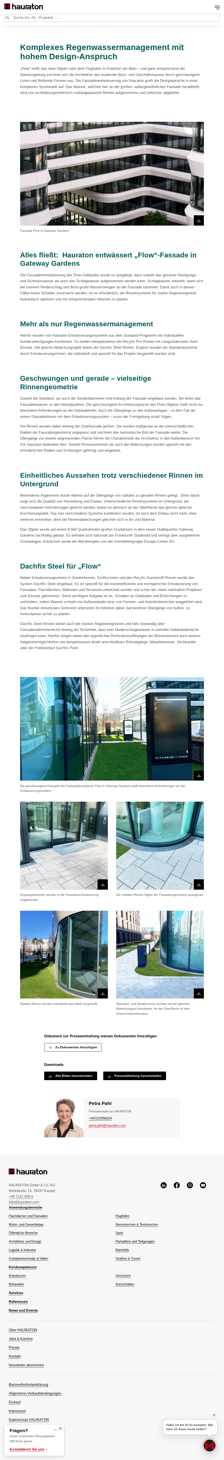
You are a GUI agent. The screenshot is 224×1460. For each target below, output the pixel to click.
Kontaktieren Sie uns (27, 1449)
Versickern (123, 1275)
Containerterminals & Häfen (28, 1258)
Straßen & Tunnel (128, 1258)
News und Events (23, 1310)
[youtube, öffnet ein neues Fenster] (203, 1193)
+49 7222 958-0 (21, 1196)
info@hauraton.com (24, 1202)
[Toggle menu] (217, 7)
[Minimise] (55, 1429)
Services (16, 1293)
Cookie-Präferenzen (24, 1437)
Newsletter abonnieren (26, 1365)
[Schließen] (60, 1429)
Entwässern (17, 1275)
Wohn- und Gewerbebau (26, 1224)
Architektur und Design (25, 1241)
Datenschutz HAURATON (29, 1420)
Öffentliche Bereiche (23, 1233)
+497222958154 (100, 1118)
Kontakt (15, 1356)
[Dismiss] (214, 1415)
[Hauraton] (7, 6)
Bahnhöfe (122, 1250)
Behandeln (16, 1284)
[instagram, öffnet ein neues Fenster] (190, 1193)
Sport (119, 1233)
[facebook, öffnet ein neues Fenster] (177, 1193)
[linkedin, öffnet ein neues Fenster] (164, 1193)
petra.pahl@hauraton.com (107, 1125)
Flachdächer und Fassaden (28, 1216)
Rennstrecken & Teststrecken (137, 1224)
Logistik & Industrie (22, 1250)
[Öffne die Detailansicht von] (112, 174)
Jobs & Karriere (21, 1339)
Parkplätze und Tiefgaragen (135, 1241)
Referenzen (18, 1302)
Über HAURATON (23, 1330)
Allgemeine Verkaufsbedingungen (35, 1393)
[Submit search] (7, 18)
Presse (14, 1347)
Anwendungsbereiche (25, 1207)
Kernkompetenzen (23, 1267)
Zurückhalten (125, 1284)
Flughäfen (123, 1216)
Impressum (17, 1411)
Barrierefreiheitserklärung (28, 1384)
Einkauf (15, 1402)
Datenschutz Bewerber (26, 1428)
